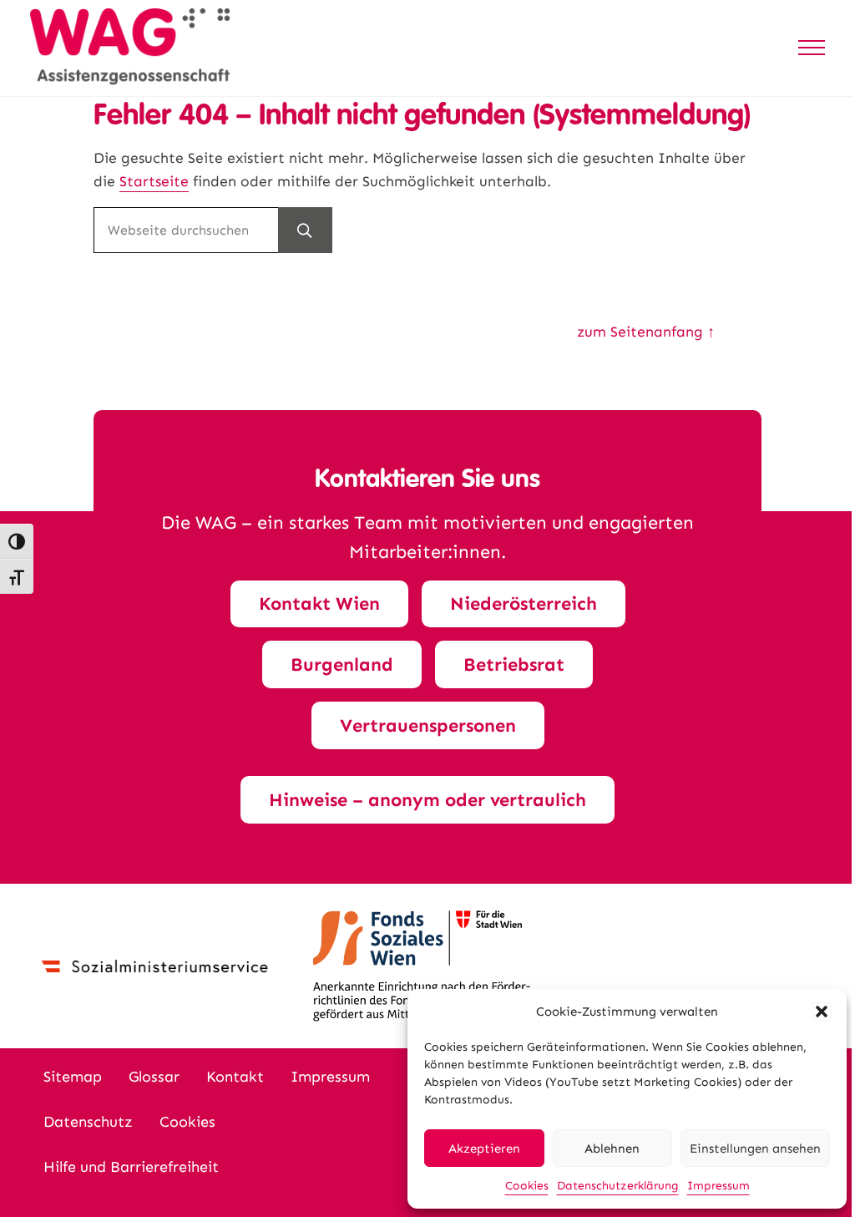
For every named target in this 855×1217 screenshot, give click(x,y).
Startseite (154, 181)
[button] (821, 1011)
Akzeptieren (484, 1148)
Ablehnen (612, 1148)
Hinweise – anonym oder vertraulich (427, 800)
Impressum (718, 1186)
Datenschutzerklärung (618, 1186)
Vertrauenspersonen (428, 725)
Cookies (527, 1186)
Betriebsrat (513, 664)
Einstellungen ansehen (755, 1148)
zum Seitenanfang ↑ (646, 332)
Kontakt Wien (319, 603)
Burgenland (342, 664)
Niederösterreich (523, 603)
